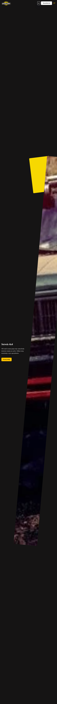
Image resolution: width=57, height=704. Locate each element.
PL (38, 3)
